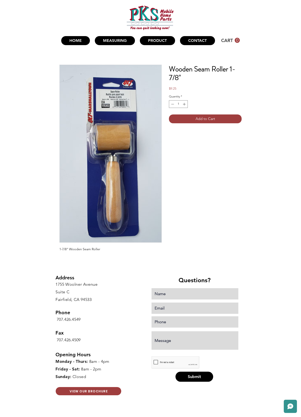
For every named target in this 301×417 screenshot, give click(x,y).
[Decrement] (172, 104)
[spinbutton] (178, 104)
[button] (157, 40)
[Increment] (184, 104)
